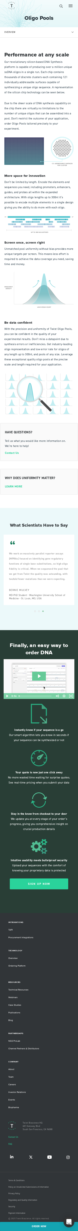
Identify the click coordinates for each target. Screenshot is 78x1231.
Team (11, 1077)
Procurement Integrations (20, 937)
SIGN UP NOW (39, 884)
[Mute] (57, 696)
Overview (13, 958)
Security (11, 1206)
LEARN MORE (13, 486)
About (11, 1069)
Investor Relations (17, 1092)
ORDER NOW (39, 1226)
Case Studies (14, 1005)
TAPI (10, 930)
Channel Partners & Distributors (23, 1048)
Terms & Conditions (16, 1180)
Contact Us (12, 453)
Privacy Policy (14, 1193)
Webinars (13, 997)
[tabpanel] (39, 273)
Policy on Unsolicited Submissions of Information (28, 1187)
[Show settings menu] (64, 696)
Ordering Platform (17, 966)
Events (11, 1099)
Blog (10, 1020)
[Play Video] (7, 696)
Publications (14, 1012)
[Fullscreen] (70, 696)
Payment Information (16, 1213)
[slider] (35, 696)
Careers (12, 1084)
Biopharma (13, 1107)
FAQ (10, 1144)
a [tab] (35, 611)
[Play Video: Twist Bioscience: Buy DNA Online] (39, 676)
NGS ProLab (14, 1041)
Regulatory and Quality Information (22, 1200)
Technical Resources (18, 989)
